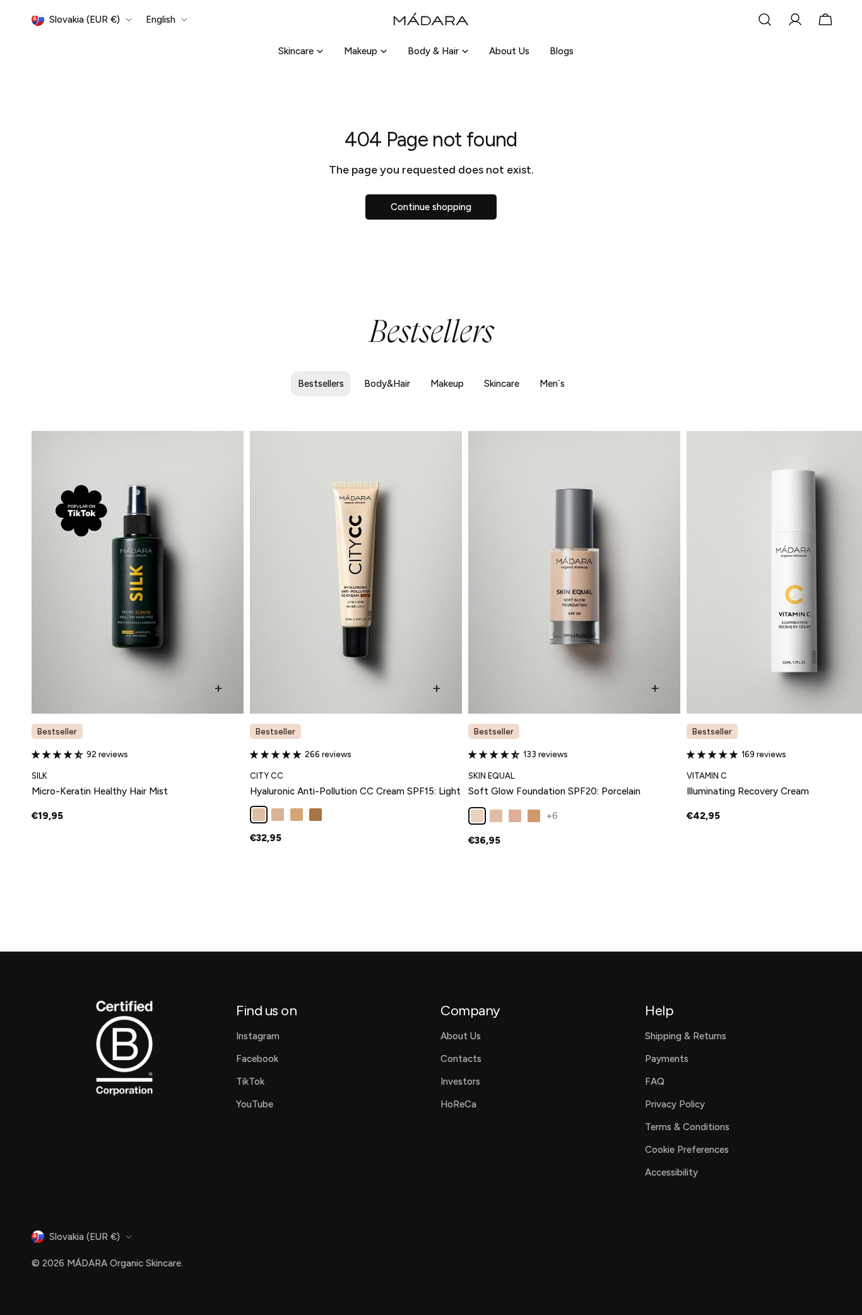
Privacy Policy (675, 1104)
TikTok (250, 1081)
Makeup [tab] (447, 383)
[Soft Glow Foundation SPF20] (574, 572)
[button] (59, 754)
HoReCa (458, 1104)
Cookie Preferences (687, 1149)
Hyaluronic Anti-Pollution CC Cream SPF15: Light (355, 791)
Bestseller (57, 731)
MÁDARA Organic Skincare (124, 1263)
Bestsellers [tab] (321, 383)
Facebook (257, 1058)
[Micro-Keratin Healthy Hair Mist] (138, 572)
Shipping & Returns (685, 1036)
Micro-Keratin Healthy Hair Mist (100, 791)
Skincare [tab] (501, 383)
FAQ (654, 1081)
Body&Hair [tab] (387, 383)
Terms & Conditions (687, 1127)
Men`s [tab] (552, 383)
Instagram (258, 1036)
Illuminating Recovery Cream (748, 791)
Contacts (460, 1058)
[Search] (764, 19)
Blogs (562, 51)
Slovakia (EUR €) (84, 19)
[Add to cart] (218, 688)
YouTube (254, 1104)
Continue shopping (431, 207)
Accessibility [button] (671, 1172)
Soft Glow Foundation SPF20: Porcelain (554, 791)
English (160, 19)
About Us (509, 51)
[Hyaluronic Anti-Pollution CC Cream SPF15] (356, 572)
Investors (460, 1081)
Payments (666, 1058)
